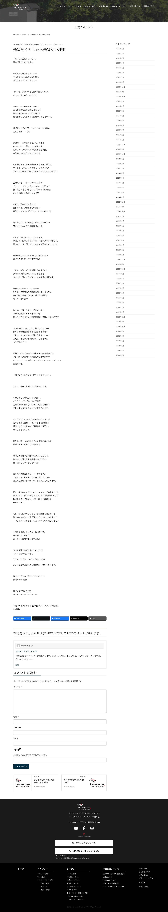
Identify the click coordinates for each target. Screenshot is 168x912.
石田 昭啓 (45, 883)
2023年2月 (120, 250)
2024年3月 (120, 187)
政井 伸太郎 (45, 890)
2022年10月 (120, 269)
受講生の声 (143, 868)
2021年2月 (120, 355)
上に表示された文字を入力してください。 (30, 755)
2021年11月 (120, 322)
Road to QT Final (109, 880)
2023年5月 (120, 235)
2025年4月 (120, 125)
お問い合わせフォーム (86, 843)
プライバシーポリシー (147, 878)
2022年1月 (120, 312)
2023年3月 (120, 245)
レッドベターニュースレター (113, 886)
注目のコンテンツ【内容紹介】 (114, 874)
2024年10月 (120, 154)
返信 (17, 665)
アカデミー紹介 (43, 874)
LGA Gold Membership (75, 896)
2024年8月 (120, 164)
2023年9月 (120, 216)
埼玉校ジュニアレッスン (76, 899)
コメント (18, 687)
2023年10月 (120, 211)
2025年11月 (120, 92)
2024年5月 (120, 178)
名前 (16, 717)
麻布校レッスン (72, 883)
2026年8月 (120, 49)
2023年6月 (120, 231)
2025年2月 (120, 135)
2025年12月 (120, 87)
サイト (16, 738)
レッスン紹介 (72, 874)
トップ (21, 869)
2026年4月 (120, 68)
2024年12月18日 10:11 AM (26, 651)
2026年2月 (120, 77)
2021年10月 (120, 326)
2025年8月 (120, 106)
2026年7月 (120, 53)
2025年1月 (120, 140)
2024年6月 (120, 173)
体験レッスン (72, 890)
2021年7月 (120, 341)
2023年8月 (120, 221)
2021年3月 (120, 350)
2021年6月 (120, 346)
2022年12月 (120, 259)
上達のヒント (108, 877)
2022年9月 (120, 274)
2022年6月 (120, 288)
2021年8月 (120, 336)
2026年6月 (120, 58)
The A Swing (41, 877)
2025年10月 (120, 97)
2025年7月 (120, 111)
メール (17, 728)
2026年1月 (120, 82)
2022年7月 (120, 283)
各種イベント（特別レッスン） (78, 893)
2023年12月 (120, 202)
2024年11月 (120, 149)
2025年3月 (120, 130)
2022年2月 (120, 307)
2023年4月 (120, 240)
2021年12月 (120, 317)
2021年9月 (120, 331)
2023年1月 (120, 255)
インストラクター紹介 (45, 880)
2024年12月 (120, 144)
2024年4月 (120, 183)
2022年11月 (120, 264)
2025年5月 (120, 120)
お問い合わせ (143, 875)
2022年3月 (120, 303)
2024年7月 (120, 168)
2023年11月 (120, 207)
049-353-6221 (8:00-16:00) (86, 851)
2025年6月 (120, 116)
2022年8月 (120, 278)
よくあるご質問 (144, 872)
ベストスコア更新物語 (111, 883)
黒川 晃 (44, 886)
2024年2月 (120, 192)
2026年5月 (120, 63)
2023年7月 (120, 226)
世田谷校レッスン (73, 880)
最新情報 (142, 882)
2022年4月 (120, 298)
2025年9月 (120, 101)
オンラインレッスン (74, 886)
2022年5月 (120, 293)
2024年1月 (120, 197)
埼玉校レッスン (72, 877)
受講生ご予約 (143, 887)
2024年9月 (120, 159)
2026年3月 (120, 73)
